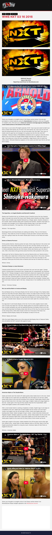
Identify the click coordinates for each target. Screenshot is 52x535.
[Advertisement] (26, 517)
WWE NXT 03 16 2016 (17, 16)
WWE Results (14, 14)
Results (8, 14)
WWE (4, 14)
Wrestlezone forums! (32, 503)
